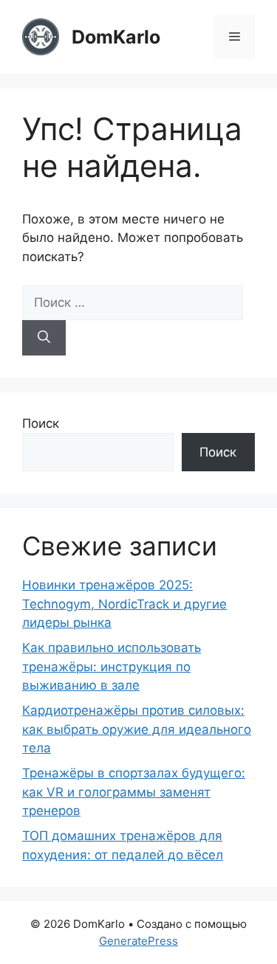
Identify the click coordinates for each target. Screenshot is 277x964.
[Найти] (44, 338)
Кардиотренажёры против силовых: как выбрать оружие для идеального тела (136, 729)
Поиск (40, 423)
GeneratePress (138, 941)
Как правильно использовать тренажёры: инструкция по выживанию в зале (111, 666)
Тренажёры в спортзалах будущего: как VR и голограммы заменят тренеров (133, 792)
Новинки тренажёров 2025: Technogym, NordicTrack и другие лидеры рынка (124, 604)
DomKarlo (116, 37)
